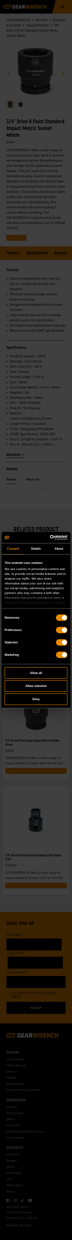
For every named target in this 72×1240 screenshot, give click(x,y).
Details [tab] (36, 548)
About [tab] (59, 548)
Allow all (36, 673)
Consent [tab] (13, 548)
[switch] (61, 630)
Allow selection (36, 686)
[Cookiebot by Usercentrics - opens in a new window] (50, 537)
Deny (36, 699)
